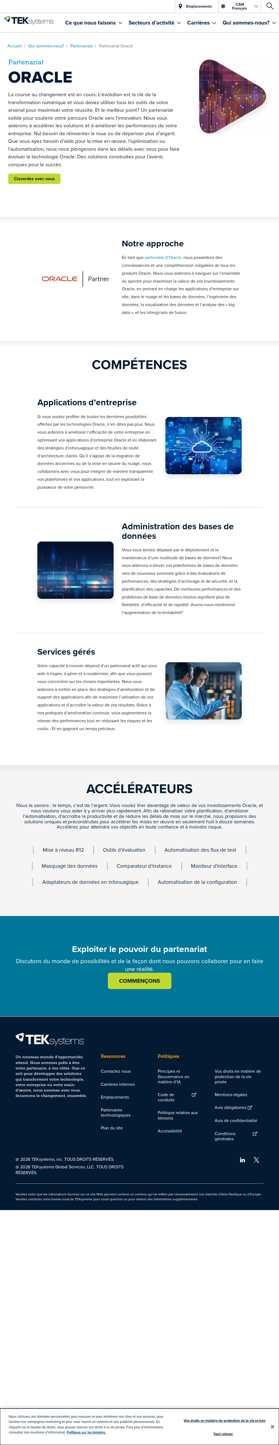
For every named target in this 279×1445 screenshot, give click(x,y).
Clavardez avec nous (34, 179)
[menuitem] (93, 22)
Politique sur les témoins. (86, 1432)
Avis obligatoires (230, 1107)
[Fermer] (272, 1426)
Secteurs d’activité (152, 22)
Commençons (139, 981)
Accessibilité (170, 1131)
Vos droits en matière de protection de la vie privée (238, 1076)
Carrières (199, 22)
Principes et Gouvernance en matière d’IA (173, 1076)
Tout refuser (223, 1434)
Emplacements (115, 1097)
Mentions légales (231, 1095)
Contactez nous (116, 1071)
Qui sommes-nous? (247, 22)
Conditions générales (225, 1136)
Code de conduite (166, 1097)
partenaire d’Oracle (163, 257)
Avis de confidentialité (236, 1120)
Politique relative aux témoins (178, 1115)
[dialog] (139, 1426)
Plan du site (112, 1128)
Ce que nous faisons (91, 22)
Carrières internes (118, 1084)
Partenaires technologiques (116, 1112)
